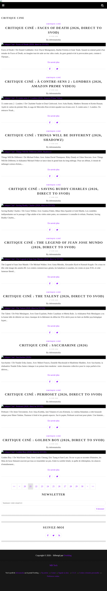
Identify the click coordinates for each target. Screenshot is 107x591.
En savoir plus (53, 62)
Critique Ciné (53, 24)
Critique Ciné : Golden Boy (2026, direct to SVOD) (54, 440)
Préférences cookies (53, 576)
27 (65, 486)
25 (53, 486)
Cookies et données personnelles (89, 573)
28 (71, 486)
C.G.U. (74, 573)
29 (76, 486)
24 (48, 486)
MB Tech (53, 565)
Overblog (68, 555)
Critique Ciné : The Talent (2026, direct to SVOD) (53, 296)
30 (82, 486)
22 (36, 486)
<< (14, 486)
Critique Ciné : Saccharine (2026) (53, 345)
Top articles (44, 573)
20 (25, 486)
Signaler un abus (63, 573)
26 (59, 486)
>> (93, 486)
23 (42, 486)
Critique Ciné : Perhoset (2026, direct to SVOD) (53, 394)
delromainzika (20, 573)
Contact (53, 573)
